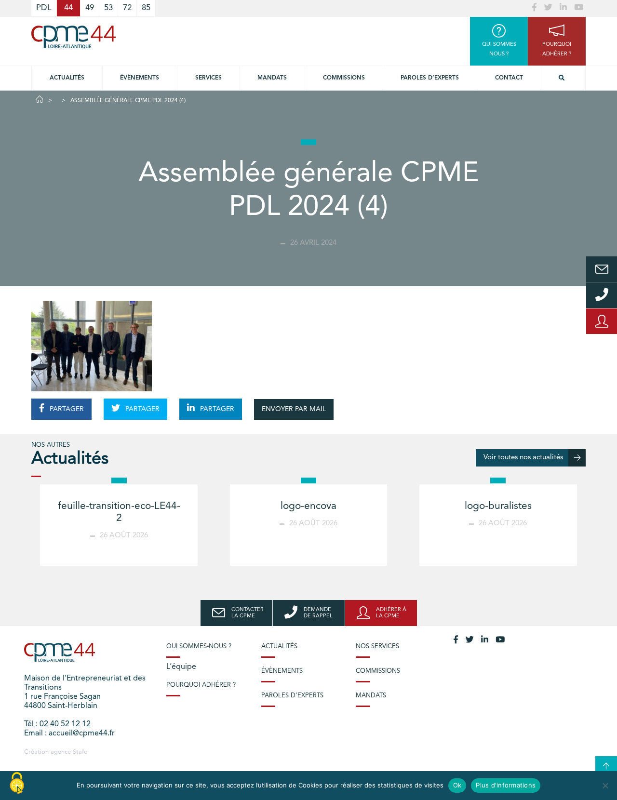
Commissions (344, 78)
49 (89, 8)
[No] (605, 785)
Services (208, 78)
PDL (44, 8)
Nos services (377, 646)
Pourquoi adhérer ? (201, 685)
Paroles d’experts (430, 78)
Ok (457, 785)
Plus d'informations (506, 785)
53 (108, 8)
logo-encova (308, 506)
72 (127, 8)
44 (68, 8)
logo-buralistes (498, 506)
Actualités (67, 78)
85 (146, 8)
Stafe (80, 752)
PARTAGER (66, 409)
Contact (509, 78)
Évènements (139, 78)
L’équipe (181, 667)
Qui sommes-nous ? (198, 646)
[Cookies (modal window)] (17, 783)
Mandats (272, 78)
